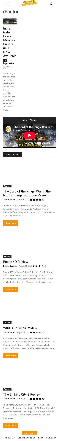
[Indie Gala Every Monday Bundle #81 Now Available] (10, 21)
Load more (28, 433)
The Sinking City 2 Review (22, 394)
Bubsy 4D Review (15, 262)
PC (5, 60)
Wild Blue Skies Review (20, 328)
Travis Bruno (9, 199)
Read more (11, 223)
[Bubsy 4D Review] (29, 244)
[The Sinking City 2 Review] (29, 377)
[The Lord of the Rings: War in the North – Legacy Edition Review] (29, 174)
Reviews (7, 186)
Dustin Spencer (10, 266)
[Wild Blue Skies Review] (29, 311)
